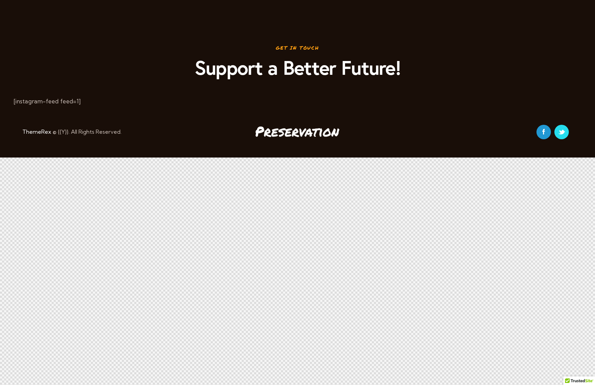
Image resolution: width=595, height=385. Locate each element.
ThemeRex (36, 131)
